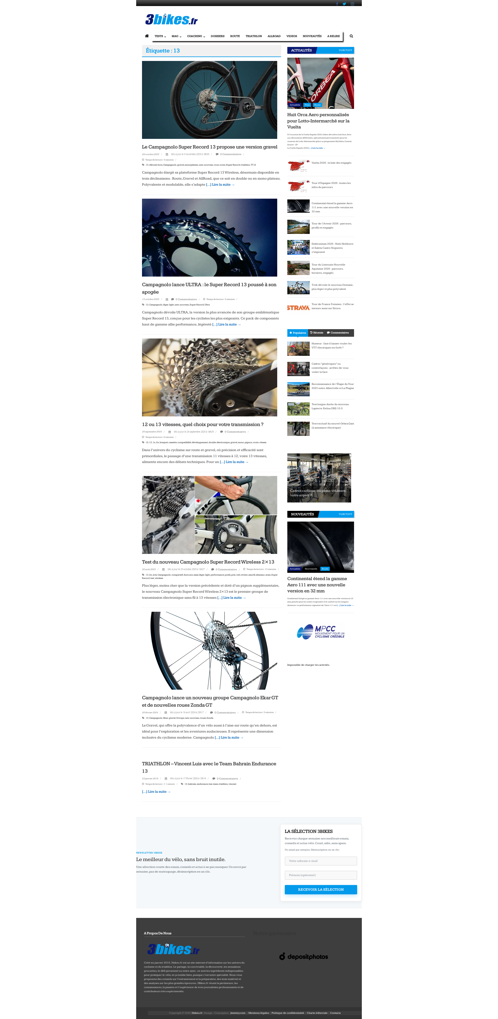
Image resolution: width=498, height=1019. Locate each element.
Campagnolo (169, 164)
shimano (260, 574)
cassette (173, 442)
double (212, 442)
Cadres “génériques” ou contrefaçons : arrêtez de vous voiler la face (330, 368)
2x (157, 442)
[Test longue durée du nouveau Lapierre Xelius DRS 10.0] (298, 408)
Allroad (274, 36)
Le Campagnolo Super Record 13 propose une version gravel (210, 147)
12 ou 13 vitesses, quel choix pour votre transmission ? (202, 424)
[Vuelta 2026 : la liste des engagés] (298, 165)
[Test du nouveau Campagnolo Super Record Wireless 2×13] (209, 514)
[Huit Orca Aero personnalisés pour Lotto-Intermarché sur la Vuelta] (320, 83)
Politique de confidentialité (288, 1013)
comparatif (177, 574)
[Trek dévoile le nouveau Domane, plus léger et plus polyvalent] (298, 287)
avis (155, 574)
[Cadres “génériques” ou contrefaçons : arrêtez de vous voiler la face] (298, 368)
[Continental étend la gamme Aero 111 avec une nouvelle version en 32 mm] (298, 205)
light (171, 304)
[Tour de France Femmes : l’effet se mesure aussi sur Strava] (298, 307)
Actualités (295, 104)
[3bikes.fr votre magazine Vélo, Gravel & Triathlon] (147, 36)
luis (210, 784)
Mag (175, 36)
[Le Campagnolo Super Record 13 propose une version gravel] (209, 99)
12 (147, 442)
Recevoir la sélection (321, 890)
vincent (232, 784)
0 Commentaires (230, 154)
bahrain (192, 784)
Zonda (210, 718)
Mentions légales (258, 1013)
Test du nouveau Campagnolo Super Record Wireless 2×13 (208, 562)
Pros (307, 104)
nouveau (208, 164)
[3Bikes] (173, 948)
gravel (180, 164)
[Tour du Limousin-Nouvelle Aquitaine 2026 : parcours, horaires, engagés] (298, 267)
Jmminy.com (237, 1013)
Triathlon (254, 36)
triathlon (245, 164)
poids (228, 574)
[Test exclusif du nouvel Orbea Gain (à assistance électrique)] (298, 428)
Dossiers (217, 36)
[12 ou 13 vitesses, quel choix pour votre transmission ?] (209, 377)
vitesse (262, 442)
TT (252, 164)
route (222, 164)
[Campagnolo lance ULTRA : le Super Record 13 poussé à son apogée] (209, 237)
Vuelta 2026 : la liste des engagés (331, 162)
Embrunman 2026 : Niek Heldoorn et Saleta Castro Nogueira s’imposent (332, 248)
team (215, 784)
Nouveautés (312, 36)
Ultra (207, 304)
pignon (248, 442)
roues (203, 718)
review (244, 574)
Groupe (180, 718)
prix (233, 574)
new (201, 164)
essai (196, 574)
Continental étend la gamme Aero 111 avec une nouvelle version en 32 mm (332, 207)
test (152, 578)
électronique (223, 442)
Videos (292, 36)
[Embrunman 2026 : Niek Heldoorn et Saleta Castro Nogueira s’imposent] (298, 247)
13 (147, 164)
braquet (164, 442)
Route (235, 36)
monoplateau (191, 164)
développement (200, 442)
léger (165, 304)
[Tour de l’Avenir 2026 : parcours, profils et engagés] (298, 226)
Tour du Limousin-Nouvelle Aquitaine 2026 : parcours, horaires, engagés (328, 268)
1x (154, 442)
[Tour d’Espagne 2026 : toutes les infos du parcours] (298, 186)
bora (160, 164)
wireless (159, 578)
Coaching (194, 36)
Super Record (233, 164)
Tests (159, 36)
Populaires (299, 332)
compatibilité (184, 442)
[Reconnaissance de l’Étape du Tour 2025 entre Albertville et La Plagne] (298, 388)
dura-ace (188, 574)
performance (217, 574)
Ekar (165, 718)
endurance (202, 784)
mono (241, 442)
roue (216, 164)
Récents (318, 332)
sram (268, 574)
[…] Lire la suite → (220, 184)
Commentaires (340, 332)
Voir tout (345, 50)
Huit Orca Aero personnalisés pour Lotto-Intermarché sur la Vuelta (318, 121)
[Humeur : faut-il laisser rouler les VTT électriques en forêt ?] (298, 348)
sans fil (251, 574)
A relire (333, 36)
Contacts (335, 1013)
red (238, 574)
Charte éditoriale (317, 1013)
